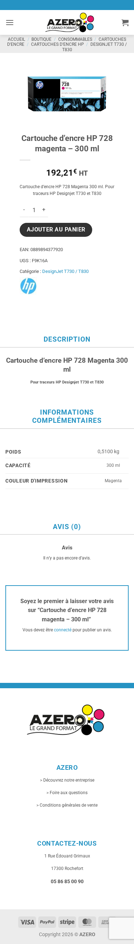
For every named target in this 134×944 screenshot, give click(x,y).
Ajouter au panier (56, 229)
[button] (9, 22)
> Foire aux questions (67, 792)
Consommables (75, 39)
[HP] (29, 286)
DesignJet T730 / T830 (65, 271)
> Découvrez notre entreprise (67, 780)
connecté (62, 629)
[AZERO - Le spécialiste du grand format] (69, 22)
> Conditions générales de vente (67, 805)
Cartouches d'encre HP (57, 44)
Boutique (41, 39)
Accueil (16, 39)
